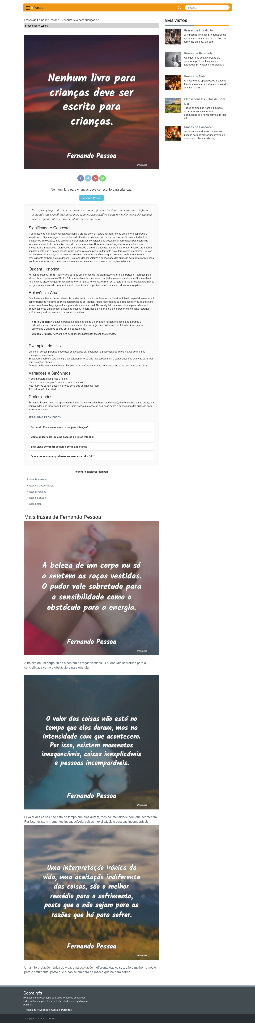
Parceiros (66, 1009)
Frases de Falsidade (198, 53)
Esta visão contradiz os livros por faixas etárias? (60, 446)
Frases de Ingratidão (198, 30)
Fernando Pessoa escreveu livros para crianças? (60, 427)
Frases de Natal (195, 76)
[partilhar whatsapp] (102, 178)
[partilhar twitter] (88, 178)
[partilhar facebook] (80, 178)
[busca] (226, 7)
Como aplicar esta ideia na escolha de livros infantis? (63, 437)
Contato (55, 1009)
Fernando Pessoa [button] (91, 198)
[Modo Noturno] (179, 7)
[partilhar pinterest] (95, 178)
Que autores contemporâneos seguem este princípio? (63, 456)
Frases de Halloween (199, 127)
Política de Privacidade (37, 1009)
